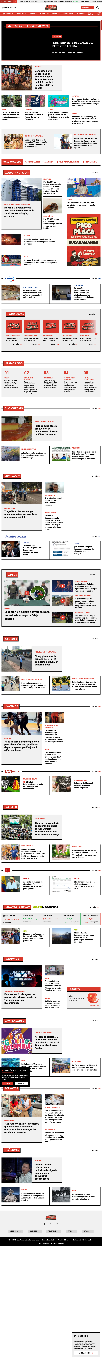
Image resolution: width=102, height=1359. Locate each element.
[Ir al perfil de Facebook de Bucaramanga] (44, 1224)
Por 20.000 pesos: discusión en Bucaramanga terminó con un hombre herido (52, 223)
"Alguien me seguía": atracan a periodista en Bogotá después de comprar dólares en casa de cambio (85, 603)
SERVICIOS (81, 14)
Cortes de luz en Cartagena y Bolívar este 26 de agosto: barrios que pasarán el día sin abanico (50, 383)
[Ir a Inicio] (51, 7)
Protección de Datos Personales (82, 1240)
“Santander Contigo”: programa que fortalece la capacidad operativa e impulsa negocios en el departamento (21, 1128)
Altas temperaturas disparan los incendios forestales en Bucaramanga (33, 455)
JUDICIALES (21, 14)
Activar (7, 1084)
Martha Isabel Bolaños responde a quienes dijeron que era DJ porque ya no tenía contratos (86, 587)
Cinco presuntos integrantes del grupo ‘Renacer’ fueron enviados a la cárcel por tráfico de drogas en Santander (86, 102)
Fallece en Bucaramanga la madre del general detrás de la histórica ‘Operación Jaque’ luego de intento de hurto (54, 522)
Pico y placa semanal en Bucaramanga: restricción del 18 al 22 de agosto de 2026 (34, 685)
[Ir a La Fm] (9, 279)
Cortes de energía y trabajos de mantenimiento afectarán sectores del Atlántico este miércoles (70, 386)
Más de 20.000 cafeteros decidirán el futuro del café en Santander (34, 115)
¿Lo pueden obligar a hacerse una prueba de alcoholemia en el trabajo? (84, 550)
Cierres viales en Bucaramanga (40, 162)
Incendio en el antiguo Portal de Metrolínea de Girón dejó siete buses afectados (39, 241)
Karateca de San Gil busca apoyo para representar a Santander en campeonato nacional (41, 262)
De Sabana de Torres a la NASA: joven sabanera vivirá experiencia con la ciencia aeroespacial (33, 1067)
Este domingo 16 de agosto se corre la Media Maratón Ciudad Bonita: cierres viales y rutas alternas (84, 685)
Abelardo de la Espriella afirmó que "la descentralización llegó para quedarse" (33, 885)
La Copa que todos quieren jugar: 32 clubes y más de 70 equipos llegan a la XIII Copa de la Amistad (53, 758)
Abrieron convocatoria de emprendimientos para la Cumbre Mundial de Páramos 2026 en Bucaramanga (47, 829)
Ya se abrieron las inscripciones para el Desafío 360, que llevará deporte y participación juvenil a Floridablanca (21, 746)
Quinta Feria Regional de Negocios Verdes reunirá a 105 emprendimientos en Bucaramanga (36, 143)
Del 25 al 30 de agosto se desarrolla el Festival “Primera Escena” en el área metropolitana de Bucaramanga (52, 187)
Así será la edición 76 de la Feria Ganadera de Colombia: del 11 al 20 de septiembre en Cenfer (47, 1042)
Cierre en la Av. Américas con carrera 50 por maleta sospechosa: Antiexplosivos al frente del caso (90, 386)
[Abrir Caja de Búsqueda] (97, 7)
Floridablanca (91, 162)
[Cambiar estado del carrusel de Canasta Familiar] (15, 1)
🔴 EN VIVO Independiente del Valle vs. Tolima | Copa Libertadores (33, 785)
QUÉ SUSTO (90, 14)
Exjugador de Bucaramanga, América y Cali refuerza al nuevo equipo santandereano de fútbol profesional (54, 736)
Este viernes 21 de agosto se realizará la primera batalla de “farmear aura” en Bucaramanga (20, 998)
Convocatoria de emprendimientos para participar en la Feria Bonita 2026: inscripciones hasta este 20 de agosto (33, 854)
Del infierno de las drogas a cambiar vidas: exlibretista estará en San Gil (52, 1004)
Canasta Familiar (6, 1)
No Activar (21, 1084)
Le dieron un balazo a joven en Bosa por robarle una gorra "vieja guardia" (27, 615)
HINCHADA (44, 14)
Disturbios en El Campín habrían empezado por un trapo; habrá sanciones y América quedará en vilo (86, 618)
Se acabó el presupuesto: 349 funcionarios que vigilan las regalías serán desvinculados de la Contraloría (84, 294)
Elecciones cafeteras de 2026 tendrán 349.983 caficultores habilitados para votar (33, 937)
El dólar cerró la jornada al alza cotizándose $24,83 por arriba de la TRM (84, 885)
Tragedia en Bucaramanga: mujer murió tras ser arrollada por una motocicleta (20, 514)
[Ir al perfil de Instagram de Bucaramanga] (57, 1224)
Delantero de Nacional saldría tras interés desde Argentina (83, 785)
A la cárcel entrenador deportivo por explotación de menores (54, 501)
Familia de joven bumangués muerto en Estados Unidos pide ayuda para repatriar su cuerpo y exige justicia (86, 119)
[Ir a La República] (7, 870)
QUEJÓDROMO (7, 14)
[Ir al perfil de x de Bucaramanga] (50, 1224)
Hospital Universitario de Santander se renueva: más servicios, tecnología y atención (19, 212)
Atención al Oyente (63, 1240)
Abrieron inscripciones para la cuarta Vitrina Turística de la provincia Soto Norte (58, 115)
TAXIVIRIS (33, 14)
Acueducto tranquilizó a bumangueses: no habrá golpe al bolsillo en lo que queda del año (54, 1137)
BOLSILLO (55, 14)
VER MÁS (16, 344)
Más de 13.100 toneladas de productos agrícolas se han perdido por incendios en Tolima (84, 937)
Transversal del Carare (69, 162)
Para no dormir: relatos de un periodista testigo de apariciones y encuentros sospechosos (46, 1171)
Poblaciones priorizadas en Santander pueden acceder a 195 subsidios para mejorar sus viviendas (84, 853)
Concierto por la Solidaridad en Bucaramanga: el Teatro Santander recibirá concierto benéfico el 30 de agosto (44, 79)
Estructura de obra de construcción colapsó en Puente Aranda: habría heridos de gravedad (11, 383)
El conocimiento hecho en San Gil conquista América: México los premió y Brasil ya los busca (53, 985)
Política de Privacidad (47, 1240)
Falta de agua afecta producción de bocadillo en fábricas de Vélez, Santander (46, 430)
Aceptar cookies (84, 1353)
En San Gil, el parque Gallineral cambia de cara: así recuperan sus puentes (11, 115)
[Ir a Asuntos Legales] (16, 536)
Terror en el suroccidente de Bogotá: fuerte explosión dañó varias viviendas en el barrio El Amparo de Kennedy (30, 387)
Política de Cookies (85, 1348)
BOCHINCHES (68, 14)
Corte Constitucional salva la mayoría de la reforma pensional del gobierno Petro (32, 293)
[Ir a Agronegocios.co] (45, 907)
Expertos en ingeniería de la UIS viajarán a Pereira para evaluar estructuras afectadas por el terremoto (84, 455)
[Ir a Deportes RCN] (12, 771)
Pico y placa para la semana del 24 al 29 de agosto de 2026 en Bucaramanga (46, 660)
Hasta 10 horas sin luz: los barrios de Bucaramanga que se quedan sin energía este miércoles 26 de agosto (85, 143)
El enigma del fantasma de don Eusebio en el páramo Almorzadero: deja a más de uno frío (33, 1196)
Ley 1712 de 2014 (58, 1243)
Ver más (95, 173)
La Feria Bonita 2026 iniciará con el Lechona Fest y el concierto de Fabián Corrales (84, 1067)
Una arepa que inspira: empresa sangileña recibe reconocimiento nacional (81, 205)
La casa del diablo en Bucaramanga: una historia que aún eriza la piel (83, 1196)
